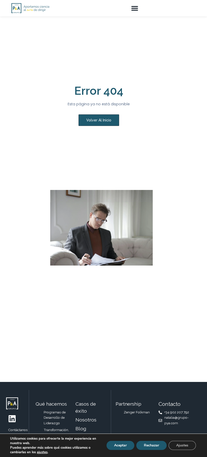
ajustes (42, 452)
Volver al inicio (98, 120)
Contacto (169, 404)
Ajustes (182, 445)
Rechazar (151, 445)
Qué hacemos (51, 404)
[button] (134, 8)
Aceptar (120, 445)
